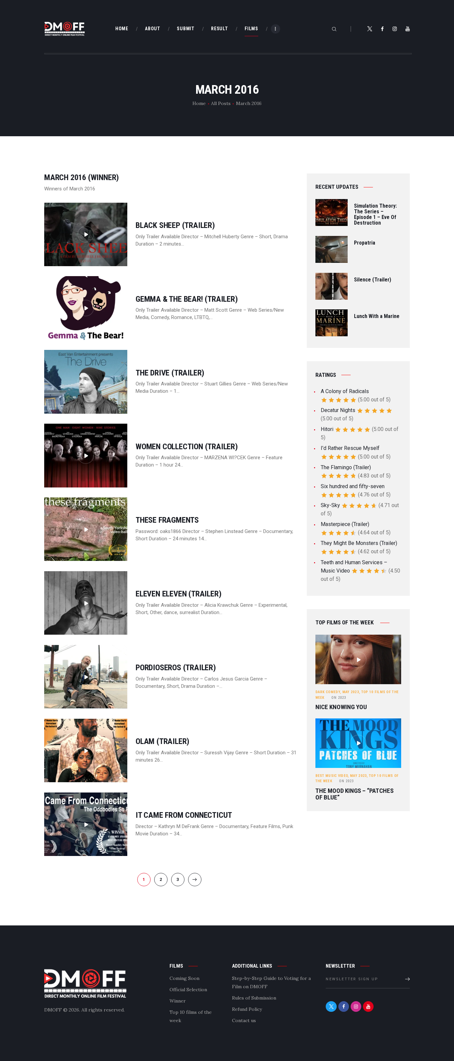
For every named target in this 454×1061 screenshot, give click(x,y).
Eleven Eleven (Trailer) (178, 594)
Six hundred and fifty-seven (353, 486)
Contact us (244, 1020)
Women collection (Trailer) (187, 447)
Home (199, 103)
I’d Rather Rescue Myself (350, 448)
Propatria (364, 243)
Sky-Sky (330, 505)
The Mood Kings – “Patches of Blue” (354, 794)
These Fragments (167, 520)
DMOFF (53, 1010)
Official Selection (188, 990)
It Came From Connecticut (184, 815)
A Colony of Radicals (345, 391)
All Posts (221, 103)
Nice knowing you (341, 707)
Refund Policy (247, 1009)
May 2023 (350, 692)
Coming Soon (184, 978)
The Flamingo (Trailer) (346, 467)
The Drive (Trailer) (170, 373)
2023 (338, 697)
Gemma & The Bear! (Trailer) (187, 299)
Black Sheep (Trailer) (175, 225)
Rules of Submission (254, 998)
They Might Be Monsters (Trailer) (359, 543)
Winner (178, 1001)
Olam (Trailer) (162, 741)
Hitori (327, 429)
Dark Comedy (327, 692)
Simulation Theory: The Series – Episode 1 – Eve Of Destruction (375, 214)
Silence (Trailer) (372, 280)
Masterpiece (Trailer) (345, 524)
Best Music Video (331, 776)
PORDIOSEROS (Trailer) (176, 668)
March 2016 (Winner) (81, 177)
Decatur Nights (338, 410)
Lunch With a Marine (376, 316)
